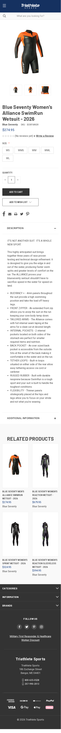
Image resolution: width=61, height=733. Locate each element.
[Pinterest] (27, 214)
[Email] (9, 214)
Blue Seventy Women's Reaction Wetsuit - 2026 (44, 495)
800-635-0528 (32, 680)
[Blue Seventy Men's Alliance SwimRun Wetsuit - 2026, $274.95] (15, 465)
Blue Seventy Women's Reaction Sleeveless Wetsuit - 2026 (44, 563)
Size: (4, 143)
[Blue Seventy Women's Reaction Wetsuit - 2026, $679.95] (45, 465)
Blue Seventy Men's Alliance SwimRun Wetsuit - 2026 (13, 495)
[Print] (15, 214)
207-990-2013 (32, 683)
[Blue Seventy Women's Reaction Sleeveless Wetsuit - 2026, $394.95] (45, 534)
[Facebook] (3, 214)
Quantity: (7, 172)
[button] (44, 135)
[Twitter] (21, 214)
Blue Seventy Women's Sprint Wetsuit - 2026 (14, 562)
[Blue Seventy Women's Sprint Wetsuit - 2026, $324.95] (15, 534)
